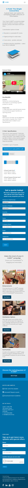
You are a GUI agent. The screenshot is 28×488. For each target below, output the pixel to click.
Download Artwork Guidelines (12, 396)
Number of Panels (8, 206)
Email (4, 230)
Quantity (5, 212)
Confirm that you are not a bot (12, 457)
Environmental (5, 479)
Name (5, 218)
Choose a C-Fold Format (9, 200)
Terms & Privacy (6, 476)
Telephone (6, 236)
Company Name (7, 224)
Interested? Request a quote (11, 392)
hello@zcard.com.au (9, 414)
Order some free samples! (11, 388)
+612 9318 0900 (8, 413)
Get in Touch (14, 375)
